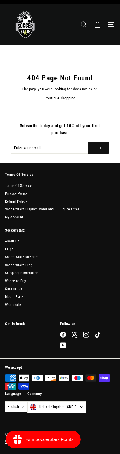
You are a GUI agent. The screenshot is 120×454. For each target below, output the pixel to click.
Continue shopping (60, 98)
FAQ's (9, 249)
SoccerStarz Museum (21, 257)
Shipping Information (21, 273)
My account (14, 217)
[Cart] (97, 24)
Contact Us (14, 289)
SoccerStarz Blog (18, 265)
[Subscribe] (98, 148)
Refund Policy (16, 201)
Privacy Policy (16, 193)
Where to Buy (15, 281)
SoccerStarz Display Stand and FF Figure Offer (42, 209)
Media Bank (14, 297)
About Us (12, 241)
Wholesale (13, 305)
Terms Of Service (18, 186)
